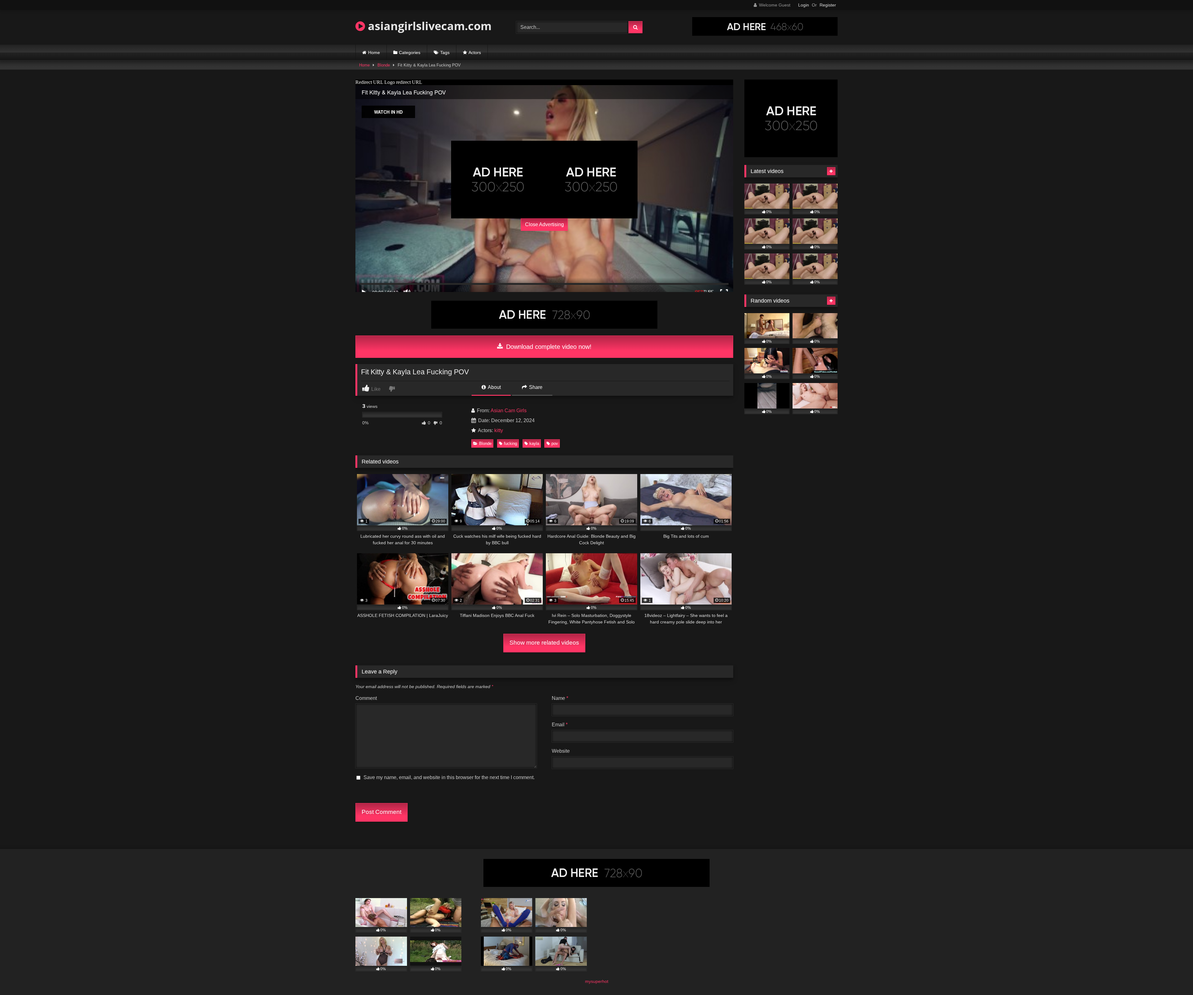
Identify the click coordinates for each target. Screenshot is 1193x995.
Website (561, 751)
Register (828, 4)
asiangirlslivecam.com (428, 26)
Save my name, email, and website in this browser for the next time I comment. (449, 777)
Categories (409, 52)
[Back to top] (1174, 976)
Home (374, 52)
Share (535, 387)
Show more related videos (544, 642)
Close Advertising (544, 224)
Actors (475, 52)
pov (554, 443)
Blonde (383, 65)
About (494, 387)
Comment (366, 698)
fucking (510, 443)
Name (560, 698)
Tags (445, 52)
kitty (498, 430)
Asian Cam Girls (509, 410)
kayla (534, 443)
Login (803, 4)
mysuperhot (596, 981)
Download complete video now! (548, 346)
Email (560, 724)
